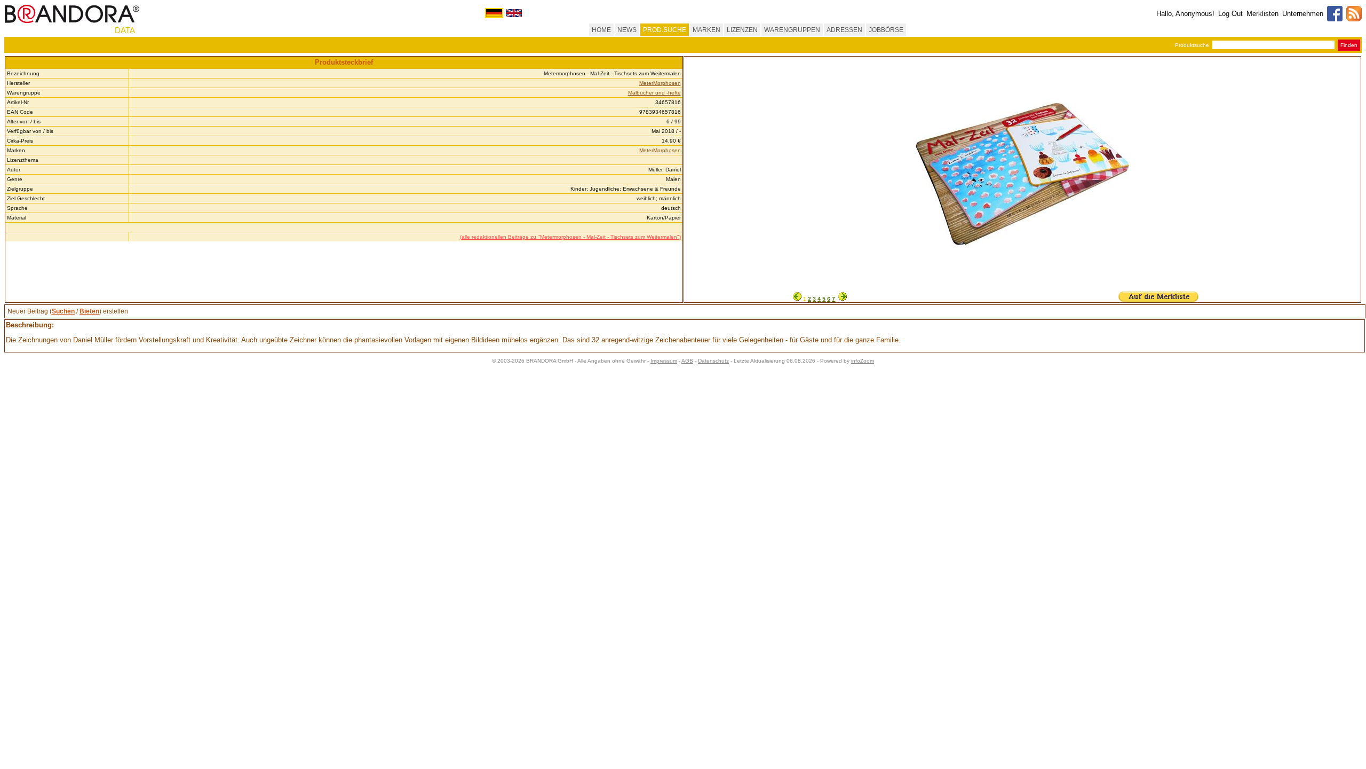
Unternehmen (1302, 14)
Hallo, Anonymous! (1185, 14)
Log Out (1230, 14)
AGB (687, 361)
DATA (125, 30)
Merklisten (1262, 14)
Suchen (63, 311)
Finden (1348, 45)
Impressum (663, 361)
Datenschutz (713, 361)
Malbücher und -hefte (654, 93)
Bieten (89, 311)
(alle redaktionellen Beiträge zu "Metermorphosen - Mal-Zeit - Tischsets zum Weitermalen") (570, 237)
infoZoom (862, 361)
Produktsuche (1192, 45)
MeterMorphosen (660, 83)
